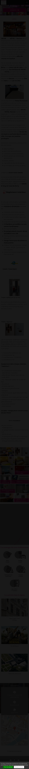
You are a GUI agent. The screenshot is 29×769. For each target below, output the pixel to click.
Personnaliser (19, 767)
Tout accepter (8, 767)
